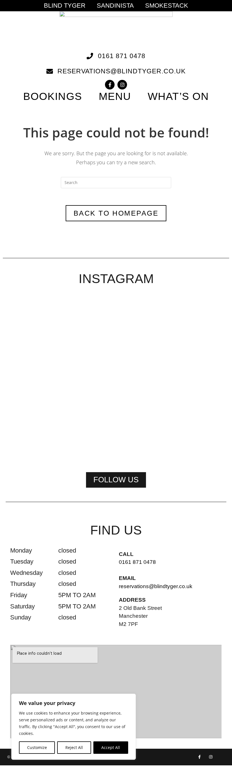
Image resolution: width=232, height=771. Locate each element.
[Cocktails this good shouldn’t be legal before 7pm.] (205, 350)
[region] (73, 727)
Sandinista (115, 5)
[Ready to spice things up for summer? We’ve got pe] (27, 336)
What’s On (178, 96)
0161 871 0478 (137, 562)
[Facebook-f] (110, 84)
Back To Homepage (116, 213)
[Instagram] (122, 84)
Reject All (74, 747)
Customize (37, 747)
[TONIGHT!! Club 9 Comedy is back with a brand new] (161, 371)
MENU (115, 96)
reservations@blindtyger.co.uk (155, 586)
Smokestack (166, 5)
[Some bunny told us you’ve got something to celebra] (116, 378)
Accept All (110, 747)
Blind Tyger (64, 5)
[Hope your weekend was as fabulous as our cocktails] (71, 350)
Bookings (52, 96)
